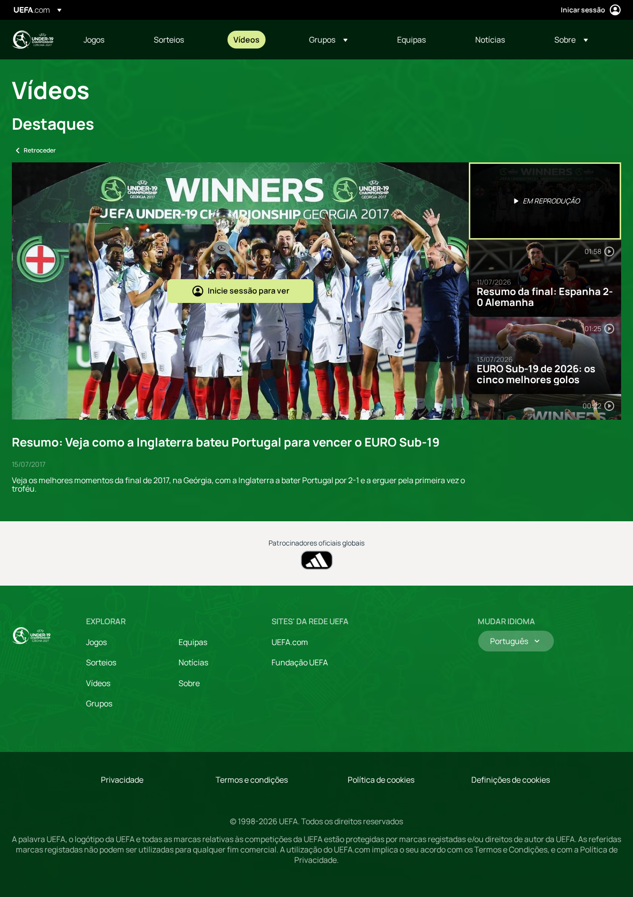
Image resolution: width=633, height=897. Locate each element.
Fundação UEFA (299, 662)
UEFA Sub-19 (32, 39)
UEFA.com (289, 642)
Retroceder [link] (40, 150)
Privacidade (122, 779)
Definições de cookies (510, 779)
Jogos (96, 642)
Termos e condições (252, 779)
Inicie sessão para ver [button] (248, 290)
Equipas (193, 642)
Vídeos (98, 683)
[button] (328, 39)
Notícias (193, 662)
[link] (94, 39)
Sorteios (101, 662)
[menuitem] (106, 39)
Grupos (99, 703)
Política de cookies (381, 779)
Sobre (189, 683)
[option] (545, 201)
